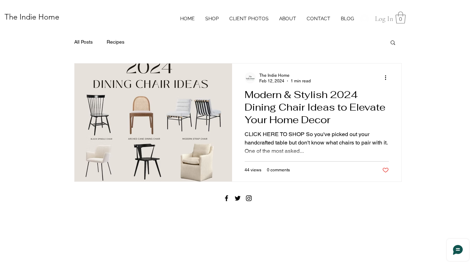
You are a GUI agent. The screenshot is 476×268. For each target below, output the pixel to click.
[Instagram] (249, 198)
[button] (401, 18)
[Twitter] (237, 198)
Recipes (115, 42)
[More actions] (388, 78)
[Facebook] (226, 198)
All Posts (83, 42)
